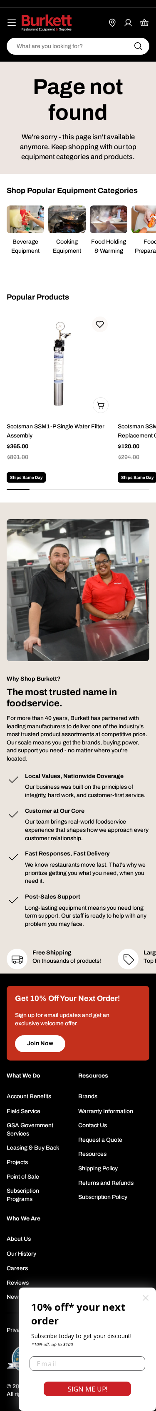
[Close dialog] (145, 1298)
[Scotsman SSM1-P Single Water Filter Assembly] (60, 364)
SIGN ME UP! (87, 1389)
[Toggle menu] (12, 23)
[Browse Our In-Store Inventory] (112, 22)
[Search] (138, 46)
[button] (100, 324)
